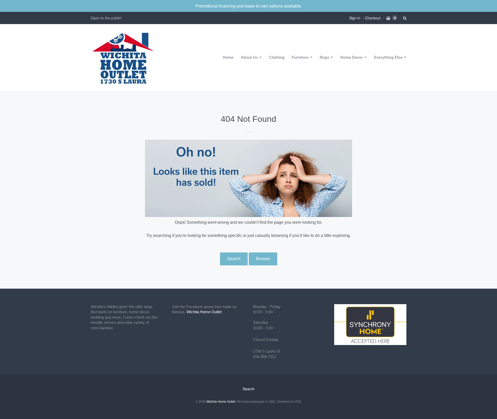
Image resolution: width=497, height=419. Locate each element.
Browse (263, 259)
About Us (249, 57)
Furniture (300, 57)
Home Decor (351, 57)
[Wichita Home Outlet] (123, 57)
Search (233, 259)
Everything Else (388, 57)
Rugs (324, 57)
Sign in (354, 17)
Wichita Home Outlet (204, 312)
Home (228, 57)
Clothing (276, 57)
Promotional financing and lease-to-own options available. (248, 6)
